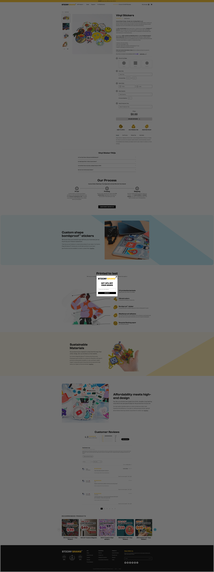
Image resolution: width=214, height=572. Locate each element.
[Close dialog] (116, 276)
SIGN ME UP (107, 293)
